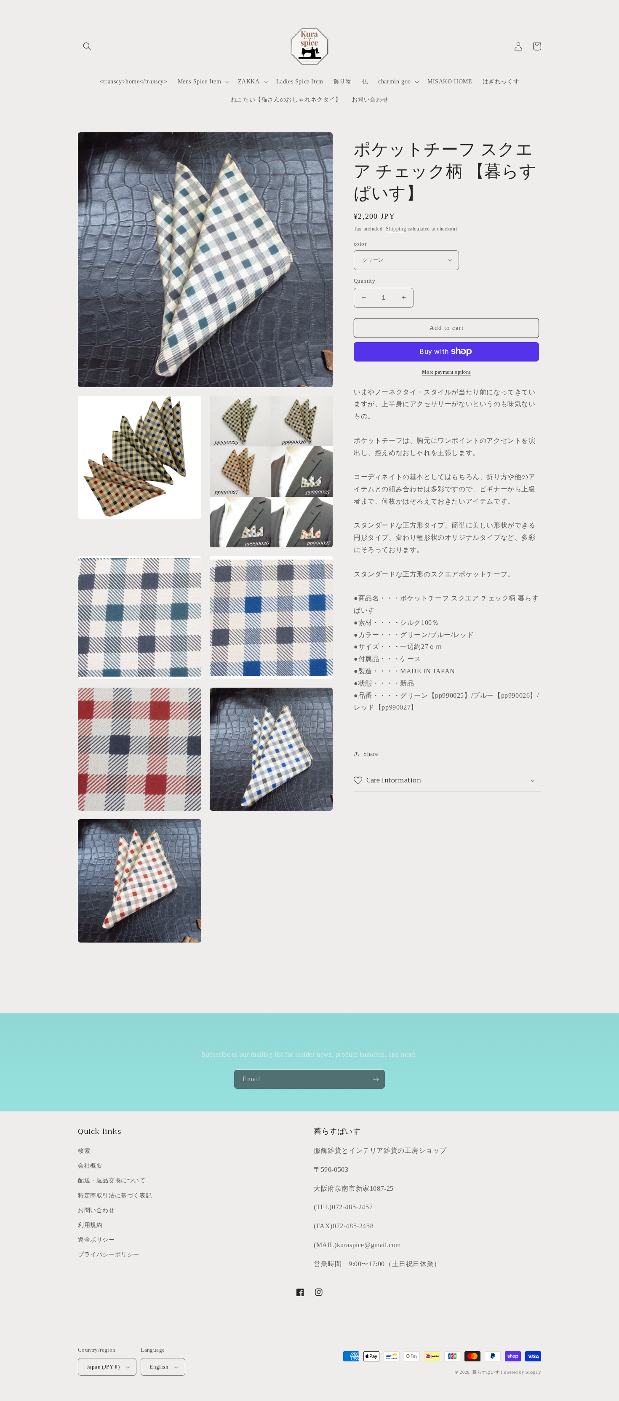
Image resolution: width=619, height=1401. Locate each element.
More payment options (446, 372)
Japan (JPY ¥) (103, 1366)
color (360, 243)
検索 (84, 1151)
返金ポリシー (96, 1240)
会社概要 (90, 1166)
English (158, 1366)
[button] (87, 46)
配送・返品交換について (112, 1180)
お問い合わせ (96, 1210)
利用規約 (90, 1225)
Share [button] (370, 753)
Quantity (364, 281)
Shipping (396, 229)
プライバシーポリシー (108, 1254)
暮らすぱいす (485, 1372)
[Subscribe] (375, 1079)
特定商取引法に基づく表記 (115, 1195)
